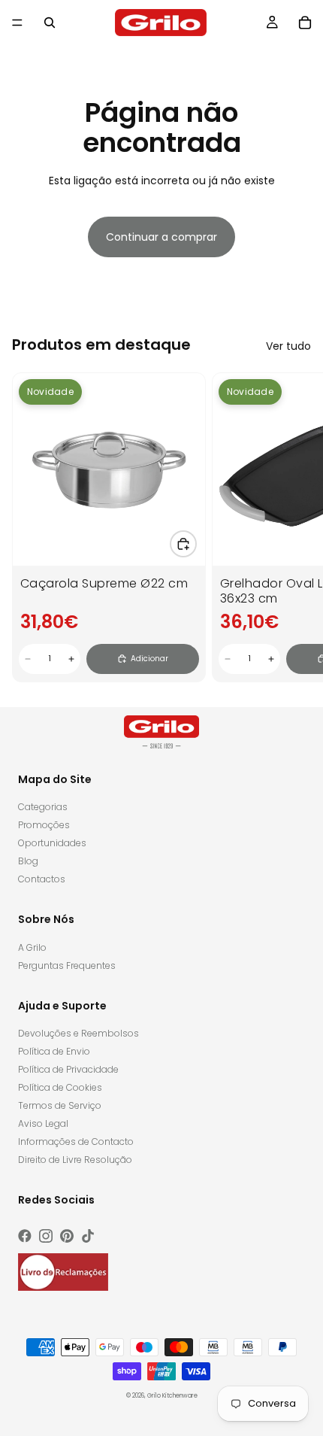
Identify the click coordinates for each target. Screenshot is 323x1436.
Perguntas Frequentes (67, 965)
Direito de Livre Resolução (75, 1159)
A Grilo (32, 947)
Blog (28, 861)
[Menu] (17, 22)
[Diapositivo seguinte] (294, 527)
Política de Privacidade (68, 1069)
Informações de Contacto (76, 1141)
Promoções (44, 824)
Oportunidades (52, 842)
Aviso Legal (43, 1123)
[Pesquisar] (49, 22)
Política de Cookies (60, 1087)
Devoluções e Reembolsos (78, 1033)
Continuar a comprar (161, 236)
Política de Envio (54, 1051)
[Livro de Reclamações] (63, 1272)
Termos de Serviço (59, 1105)
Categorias (43, 806)
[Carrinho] (304, 22)
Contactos (41, 879)
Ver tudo (288, 346)
